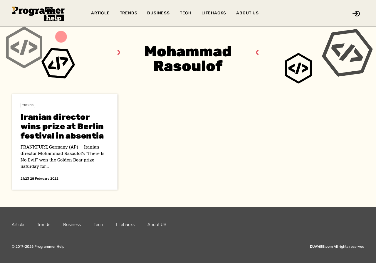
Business (158, 13)
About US (247, 13)
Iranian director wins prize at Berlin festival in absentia (62, 126)
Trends (128, 13)
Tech (186, 13)
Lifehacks (214, 13)
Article (100, 13)
